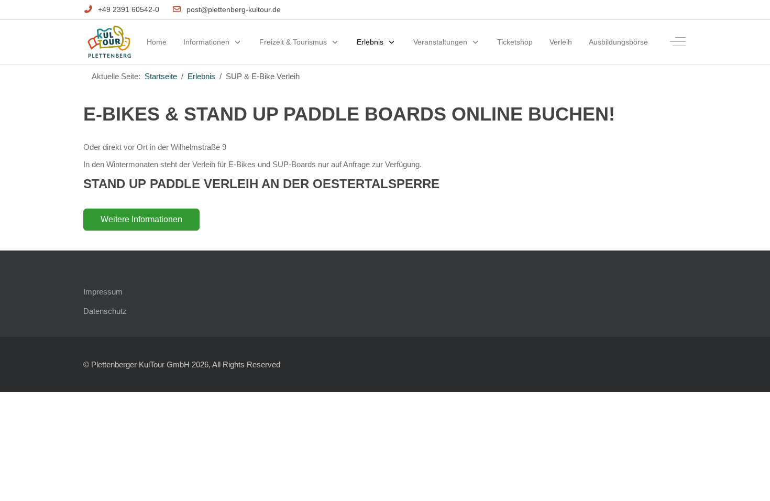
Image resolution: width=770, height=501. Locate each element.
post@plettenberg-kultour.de (233, 9)
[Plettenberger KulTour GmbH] (109, 42)
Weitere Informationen (141, 219)
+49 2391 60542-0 (128, 9)
